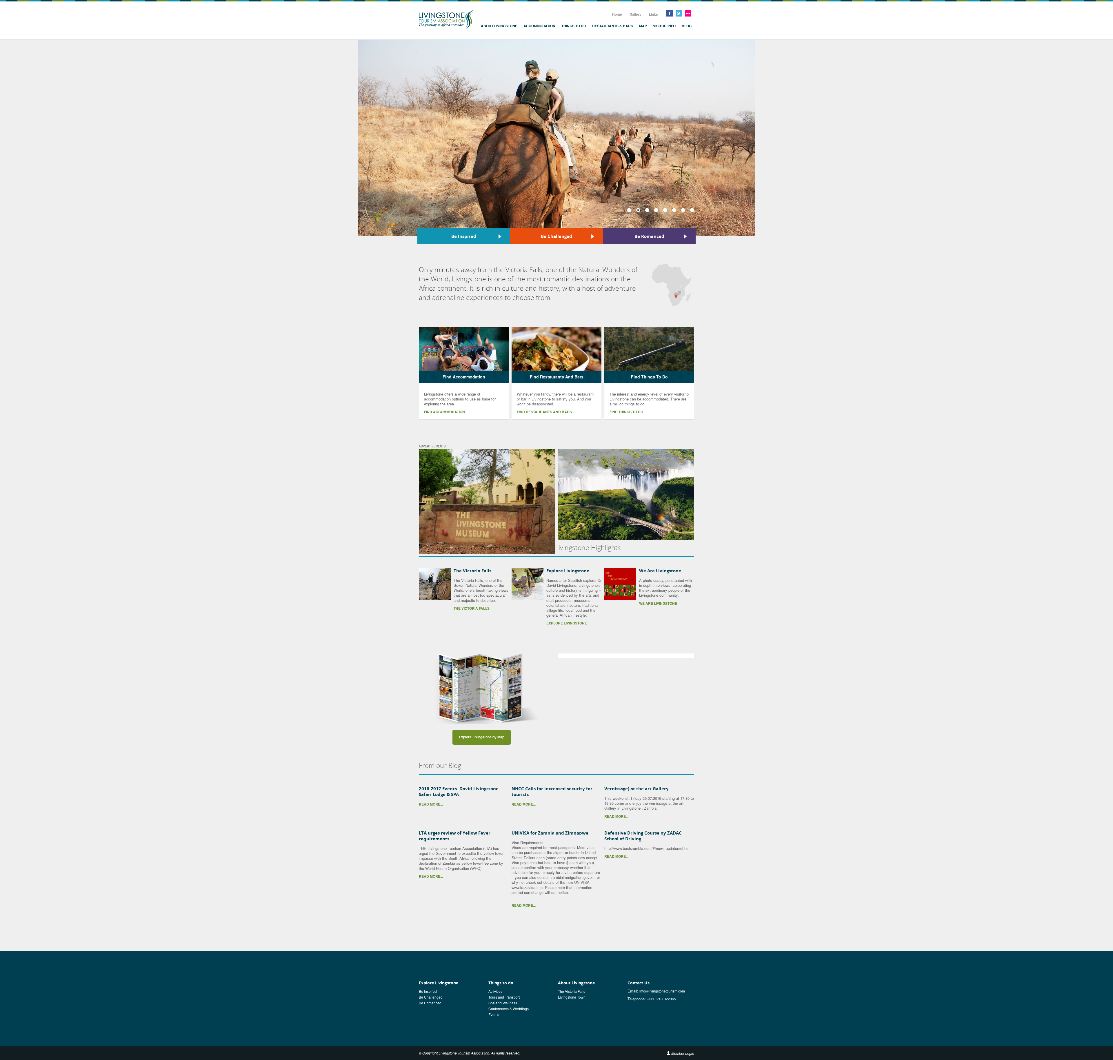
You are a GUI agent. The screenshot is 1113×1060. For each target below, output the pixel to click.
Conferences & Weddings (508, 1008)
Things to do (573, 25)
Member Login (682, 1053)
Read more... (431, 804)
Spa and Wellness (502, 1002)
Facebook (669, 13)
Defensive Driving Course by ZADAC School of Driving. (643, 836)
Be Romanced (649, 236)
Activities (495, 991)
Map (643, 25)
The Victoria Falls (472, 570)
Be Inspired (463, 236)
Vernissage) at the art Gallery (636, 788)
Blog (687, 25)
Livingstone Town (571, 997)
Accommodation (539, 25)
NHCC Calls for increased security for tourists (552, 791)
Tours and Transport (504, 997)
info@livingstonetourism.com (662, 990)
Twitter (679, 13)
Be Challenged (556, 236)
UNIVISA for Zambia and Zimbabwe (550, 833)
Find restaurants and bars (544, 411)
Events (493, 1014)
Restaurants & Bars (612, 25)
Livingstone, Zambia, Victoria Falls (446, 19)
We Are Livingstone (660, 570)
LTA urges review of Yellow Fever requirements (454, 836)
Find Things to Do (626, 411)
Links (653, 14)
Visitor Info (664, 25)
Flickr (688, 13)
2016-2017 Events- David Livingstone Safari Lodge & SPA (459, 791)
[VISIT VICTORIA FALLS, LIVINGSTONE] (626, 494)
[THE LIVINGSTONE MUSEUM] (487, 501)
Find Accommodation (444, 411)
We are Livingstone (658, 603)
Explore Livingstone (567, 570)
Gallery (635, 14)
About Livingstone (499, 25)
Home (617, 14)
